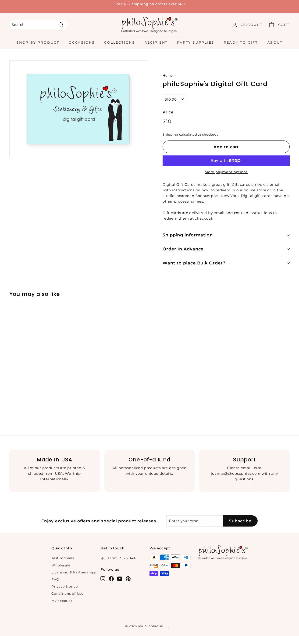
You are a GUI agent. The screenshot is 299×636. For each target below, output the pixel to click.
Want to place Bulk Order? (194, 263)
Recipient (156, 42)
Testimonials (62, 558)
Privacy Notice (64, 586)
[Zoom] (78, 109)
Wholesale (60, 565)
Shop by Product (37, 42)
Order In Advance (183, 249)
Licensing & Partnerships (73, 572)
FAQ (55, 579)
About (275, 42)
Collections (119, 42)
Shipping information (188, 235)
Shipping (170, 134)
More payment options (226, 172)
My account (61, 601)
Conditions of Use (67, 593)
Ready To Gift (241, 42)
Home (168, 75)
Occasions (82, 42)
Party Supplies (195, 42)
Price (168, 112)
